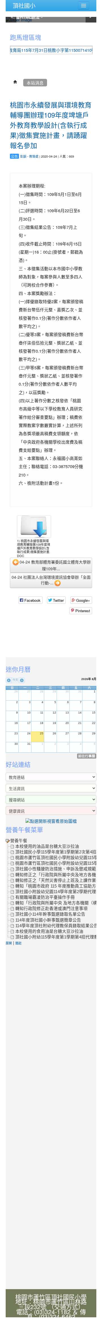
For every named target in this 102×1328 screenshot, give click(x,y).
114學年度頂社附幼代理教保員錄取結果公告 (56, 926)
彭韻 (23, 156)
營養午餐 (18, 841)
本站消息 (35, 83)
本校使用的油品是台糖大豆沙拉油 (47, 846)
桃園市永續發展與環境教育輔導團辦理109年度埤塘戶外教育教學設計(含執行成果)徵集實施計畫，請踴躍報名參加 (51, 125)
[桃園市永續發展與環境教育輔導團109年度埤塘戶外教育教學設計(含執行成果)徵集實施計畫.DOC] (34, 526)
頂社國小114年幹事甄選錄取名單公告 (50, 914)
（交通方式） (66, 1306)
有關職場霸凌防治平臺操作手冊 (45, 897)
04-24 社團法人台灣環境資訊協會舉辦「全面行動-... (51, 579)
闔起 (18, 943)
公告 (14, 156)
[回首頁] (15, 82)
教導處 (34, 156)
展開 (9, 943)
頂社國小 (24, 5)
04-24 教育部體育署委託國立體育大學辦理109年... (55, 565)
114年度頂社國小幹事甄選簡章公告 (48, 920)
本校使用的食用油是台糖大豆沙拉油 (49, 931)
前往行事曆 (86, 756)
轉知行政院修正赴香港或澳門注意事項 (51, 908)
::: (7, 29)
